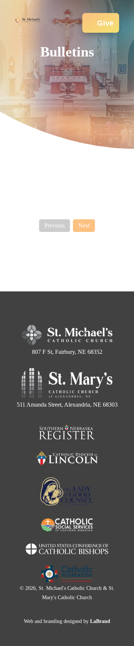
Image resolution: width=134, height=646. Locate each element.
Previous (54, 225)
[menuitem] (52, 13)
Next (84, 225)
